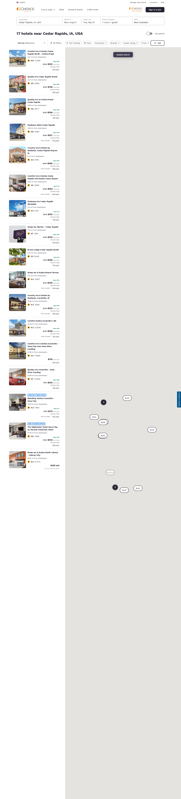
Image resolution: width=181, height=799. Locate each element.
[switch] (149, 33)
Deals (61, 9)
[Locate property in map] (34, 60)
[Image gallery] (17, 58)
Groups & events (75, 9)
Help (162, 2)
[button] (102, 435)
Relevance (26, 43)
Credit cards (92, 9)
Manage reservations (138, 2)
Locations (153, 2)
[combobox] (48, 9)
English (22, 2)
